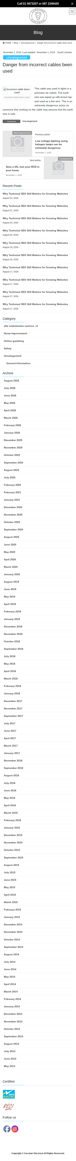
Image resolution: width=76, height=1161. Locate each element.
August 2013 (11, 1043)
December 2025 (13, 440)
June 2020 (10, 544)
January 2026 (12, 432)
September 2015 (13, 857)
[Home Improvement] (17, 139)
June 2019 (10, 589)
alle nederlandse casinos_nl (21, 326)
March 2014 (11, 991)
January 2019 (12, 619)
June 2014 (10, 969)
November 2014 (13, 931)
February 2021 (12, 492)
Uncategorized (16, 57)
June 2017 (10, 730)
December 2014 (13, 924)
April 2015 (10, 894)
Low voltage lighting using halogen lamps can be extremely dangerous (51, 144)
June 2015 (10, 879)
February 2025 (12, 484)
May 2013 (9, 1066)
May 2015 (9, 887)
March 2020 (11, 566)
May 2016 (9, 797)
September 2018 (13, 648)
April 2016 (10, 805)
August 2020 (11, 537)
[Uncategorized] (58, 165)
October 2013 (12, 1029)
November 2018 (13, 634)
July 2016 (9, 783)
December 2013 (13, 1013)
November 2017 (13, 708)
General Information (18, 363)
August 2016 (11, 775)
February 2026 (12, 425)
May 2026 (9, 403)
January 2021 (12, 499)
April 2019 (10, 604)
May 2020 (9, 552)
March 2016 (11, 812)
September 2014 (13, 947)
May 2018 (9, 663)
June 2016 (10, 790)
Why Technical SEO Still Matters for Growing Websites (35, 193)
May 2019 (9, 596)
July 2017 (9, 723)
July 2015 (9, 872)
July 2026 (9, 388)
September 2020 (13, 529)
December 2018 (13, 626)
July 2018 (9, 656)
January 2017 (12, 753)
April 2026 (10, 410)
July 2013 (9, 1051)
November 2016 (13, 760)
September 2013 (13, 1036)
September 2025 (13, 462)
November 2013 (13, 1021)
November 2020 (13, 514)
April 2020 (10, 559)
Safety (7, 348)
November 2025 (13, 447)
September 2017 (13, 716)
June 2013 (10, 1058)
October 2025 (12, 455)
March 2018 (11, 678)
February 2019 (12, 611)
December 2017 (13, 701)
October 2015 (12, 850)
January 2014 (12, 1006)
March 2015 (11, 902)
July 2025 (9, 477)
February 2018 (12, 686)
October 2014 (12, 939)
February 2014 (12, 999)
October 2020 (12, 522)
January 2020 (12, 574)
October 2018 (12, 641)
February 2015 (12, 909)
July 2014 (9, 961)
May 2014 (9, 976)
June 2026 (10, 395)
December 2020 (13, 507)
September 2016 (13, 768)
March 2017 (11, 745)
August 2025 (11, 470)
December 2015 (13, 835)
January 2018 (12, 693)
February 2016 (12, 820)
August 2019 (11, 581)
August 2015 (11, 865)
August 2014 (11, 954)
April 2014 (10, 984)
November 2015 (13, 842)
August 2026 (11, 380)
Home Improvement (15, 333)
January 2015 (12, 917)
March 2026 (11, 417)
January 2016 (12, 827)
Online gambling (14, 341)
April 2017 (10, 738)
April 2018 (10, 671)
